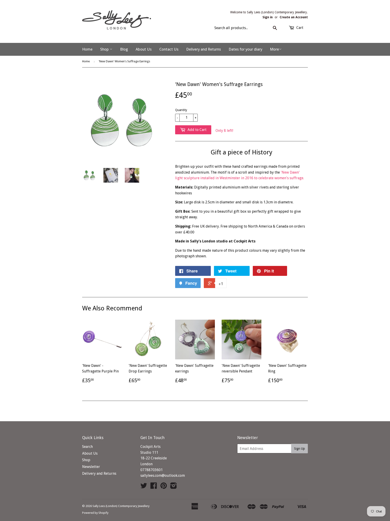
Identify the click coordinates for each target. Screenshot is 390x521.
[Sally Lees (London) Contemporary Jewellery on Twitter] (143, 487)
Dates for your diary (245, 49)
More (274, 49)
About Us (144, 49)
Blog (124, 49)
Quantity (181, 110)
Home (87, 49)
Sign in (267, 17)
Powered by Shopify (95, 512)
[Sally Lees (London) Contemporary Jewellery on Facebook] (153, 487)
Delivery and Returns (203, 49)
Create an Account (294, 17)
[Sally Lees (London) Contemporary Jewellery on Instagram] (173, 487)
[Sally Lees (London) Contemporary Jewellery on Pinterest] (163, 487)
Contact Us (169, 49)
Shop (105, 49)
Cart (299, 28)
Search (87, 446)
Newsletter (91, 467)
